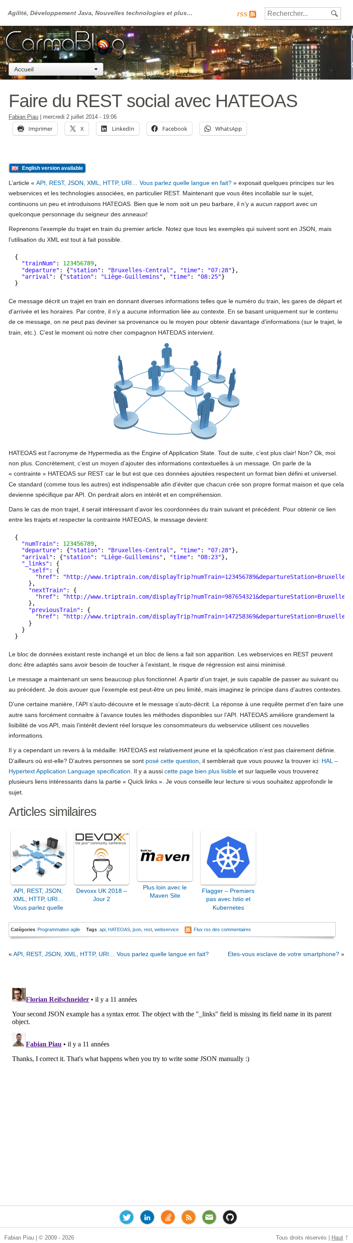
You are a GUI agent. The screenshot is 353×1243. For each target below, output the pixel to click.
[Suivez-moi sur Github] (230, 1219)
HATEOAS (119, 929)
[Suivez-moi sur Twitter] (126, 1219)
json (137, 929)
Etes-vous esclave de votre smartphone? (283, 954)
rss (242, 14)
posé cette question (172, 760)
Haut (337, 1238)
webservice (167, 929)
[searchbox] (303, 13)
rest (148, 929)
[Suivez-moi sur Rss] (188, 1219)
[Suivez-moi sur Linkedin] (147, 1219)
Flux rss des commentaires (222, 929)
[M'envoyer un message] (209, 1219)
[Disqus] (176, 1092)
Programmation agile (58, 929)
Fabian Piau (23, 117)
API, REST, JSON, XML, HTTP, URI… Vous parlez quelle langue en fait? (134, 182)
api (102, 929)
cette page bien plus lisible (200, 771)
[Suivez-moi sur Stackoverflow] (168, 1219)
